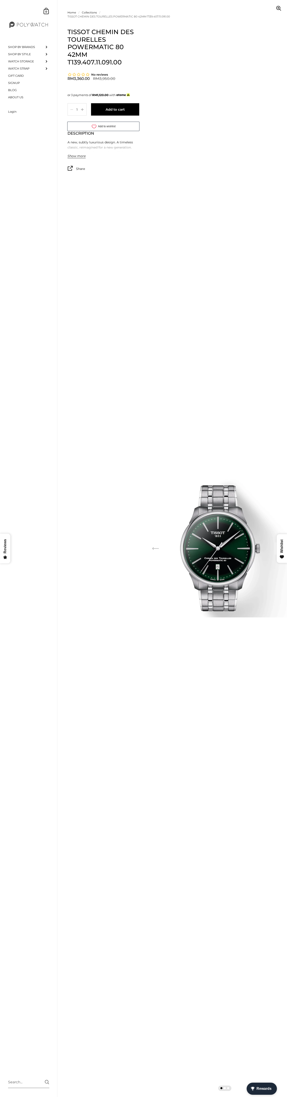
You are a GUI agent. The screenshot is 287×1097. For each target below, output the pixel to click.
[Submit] (47, 1082)
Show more (76, 156)
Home (71, 12)
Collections (89, 12)
